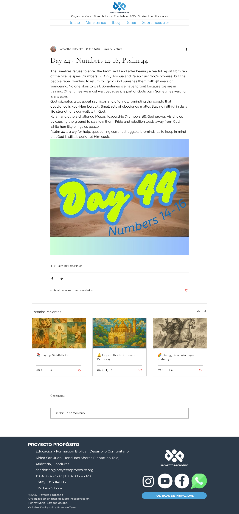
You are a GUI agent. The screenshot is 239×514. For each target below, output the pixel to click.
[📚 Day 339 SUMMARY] (59, 333)
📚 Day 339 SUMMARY (52, 355)
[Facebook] (181, 481)
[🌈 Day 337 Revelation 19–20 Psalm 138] (180, 333)
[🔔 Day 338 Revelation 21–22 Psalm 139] (120, 333)
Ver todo (202, 311)
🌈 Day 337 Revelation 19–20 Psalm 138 (176, 357)
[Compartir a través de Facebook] (52, 279)
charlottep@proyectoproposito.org (64, 470)
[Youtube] (165, 481)
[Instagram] (148, 481)
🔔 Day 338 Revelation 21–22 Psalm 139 (116, 357)
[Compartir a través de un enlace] (61, 279)
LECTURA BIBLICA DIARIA (66, 266)
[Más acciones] (186, 49)
